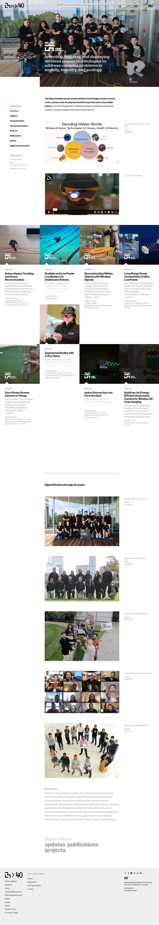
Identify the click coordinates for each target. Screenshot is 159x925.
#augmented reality (12, 424)
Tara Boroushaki (90, 303)
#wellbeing (68, 815)
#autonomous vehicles (72, 819)
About (7, 888)
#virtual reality (50, 375)
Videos (7, 906)
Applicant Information (19, 146)
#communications (130, 305)
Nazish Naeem (129, 423)
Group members (17, 121)
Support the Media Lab (13, 892)
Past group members (19, 126)
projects (55, 850)
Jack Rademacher (51, 298)
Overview (14, 111)
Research (8, 885)
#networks (149, 305)
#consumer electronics (13, 305)
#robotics (8, 303)
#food (61, 804)
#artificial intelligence (20, 303)
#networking (51, 808)
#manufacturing (80, 804)
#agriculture (50, 797)
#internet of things (53, 815)
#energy (105, 800)
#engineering (112, 812)
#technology (101, 808)
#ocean (99, 815)
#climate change (52, 819)
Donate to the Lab (130, 890)
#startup (108, 815)
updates (55, 844)
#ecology (141, 305)
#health (69, 804)
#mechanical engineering (57, 812)
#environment (51, 804)
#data (87, 800)
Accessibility (129, 888)
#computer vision (98, 305)
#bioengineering (104, 797)
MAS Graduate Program (13, 895)
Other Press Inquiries (17, 168)
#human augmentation (84, 815)
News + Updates (11, 881)
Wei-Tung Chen (19, 419)
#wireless (110, 819)
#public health (76, 812)
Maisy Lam (17, 301)
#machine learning (66, 808)
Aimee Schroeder (16, 159)
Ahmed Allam (137, 303)
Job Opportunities (34, 886)
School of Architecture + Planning (136, 885)
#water (86, 819)
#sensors (87, 417)
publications (82, 844)
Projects (14, 131)
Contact (30, 889)
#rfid (110, 808)
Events (13, 141)
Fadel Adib (9, 301)
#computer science (85, 808)
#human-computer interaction (99, 793)
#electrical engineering (94, 812)
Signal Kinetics (11, 298)
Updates (14, 116)
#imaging (114, 804)
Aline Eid (87, 413)
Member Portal (10, 909)
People (7, 899)
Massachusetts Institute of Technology (138, 882)
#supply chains (98, 819)
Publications (15, 136)
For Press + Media (11, 913)
